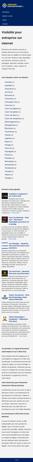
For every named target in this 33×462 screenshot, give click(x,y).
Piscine (8, 155)
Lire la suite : (16, 213)
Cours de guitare (11, 112)
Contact (5, 24)
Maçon (7, 142)
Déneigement (10, 125)
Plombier (8, 158)
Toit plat (8, 171)
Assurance (9, 89)
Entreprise (5, 12)
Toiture (7, 175)
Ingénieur (8, 138)
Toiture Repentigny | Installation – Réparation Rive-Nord (18, 319)
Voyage (8, 178)
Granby (8, 135)
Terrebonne (9, 168)
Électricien (9, 128)
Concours (9, 105)
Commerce (9, 99)
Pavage (8, 145)
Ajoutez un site (7, 16)
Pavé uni (8, 148)
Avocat (7, 92)
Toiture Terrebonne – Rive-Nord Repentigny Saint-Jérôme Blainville (19, 297)
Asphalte (8, 85)
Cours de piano (11, 115)
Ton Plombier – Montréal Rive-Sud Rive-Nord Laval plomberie (19, 246)
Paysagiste (9, 151)
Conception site (11, 102)
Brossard (8, 95)
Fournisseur (9, 132)
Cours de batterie (12, 109)
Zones (4, 20)
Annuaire (8, 82)
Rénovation (9, 161)
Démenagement (11, 122)
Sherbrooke (9, 165)
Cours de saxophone (13, 118)
